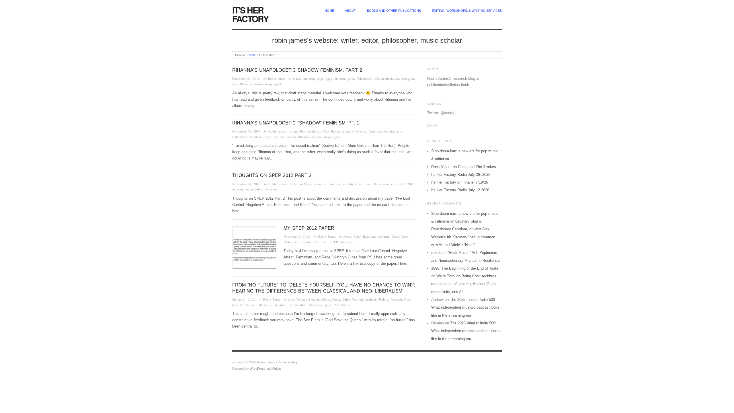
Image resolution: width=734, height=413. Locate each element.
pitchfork (271, 137)
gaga (320, 78)
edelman (371, 299)
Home (251, 55)
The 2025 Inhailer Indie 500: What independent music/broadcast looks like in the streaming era (465, 307)
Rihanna (245, 84)
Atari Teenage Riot (301, 299)
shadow (258, 84)
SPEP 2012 (406, 184)
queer (329, 305)
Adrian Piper (302, 184)
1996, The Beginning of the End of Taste (464, 268)
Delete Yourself (352, 299)
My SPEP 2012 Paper (309, 228)
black (296, 78)
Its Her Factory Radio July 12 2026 (460, 190)
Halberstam (363, 78)
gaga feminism (336, 78)
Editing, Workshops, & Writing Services (467, 10)
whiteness (271, 189)
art (295, 131)
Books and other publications (394, 10)
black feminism (309, 131)
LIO (376, 78)
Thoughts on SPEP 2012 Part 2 (272, 175)
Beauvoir (319, 184)
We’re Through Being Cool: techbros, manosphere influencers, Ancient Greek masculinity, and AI (464, 284)
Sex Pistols (342, 305)
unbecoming (240, 189)
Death (336, 299)
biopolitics (323, 299)
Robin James (276, 78)
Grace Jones (363, 184)
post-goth (407, 78)
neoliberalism (390, 78)
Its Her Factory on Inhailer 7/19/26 (459, 182)
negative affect (311, 242)
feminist (388, 131)
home (329, 10)
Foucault (396, 299)
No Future (316, 305)
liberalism (280, 305)
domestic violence (354, 131)
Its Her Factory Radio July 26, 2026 (460, 174)
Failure (383, 299)
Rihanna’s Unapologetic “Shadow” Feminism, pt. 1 (295, 122)
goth (351, 78)
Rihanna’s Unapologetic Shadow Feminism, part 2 (297, 70)
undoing (256, 189)
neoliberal (256, 137)
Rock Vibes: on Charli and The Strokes (463, 167)
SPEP (334, 242)
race (235, 84)
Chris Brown (331, 131)
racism (291, 137)
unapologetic (273, 84)
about (350, 10)
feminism (308, 78)
